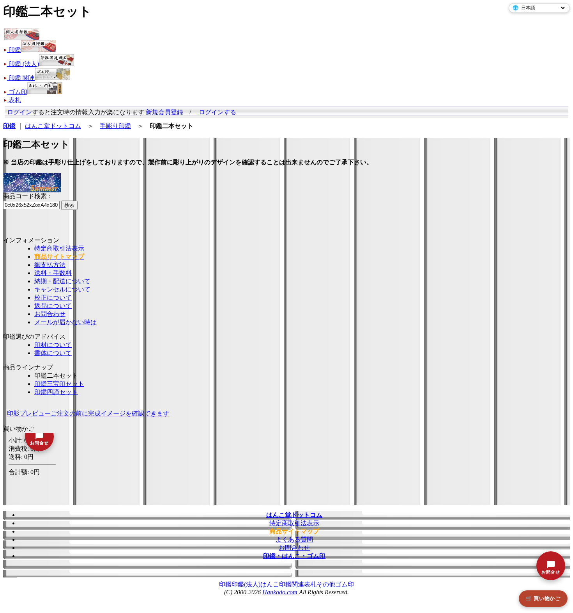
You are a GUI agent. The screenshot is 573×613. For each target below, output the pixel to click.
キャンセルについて (62, 289)
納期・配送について (62, 281)
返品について (53, 305)
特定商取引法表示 (59, 248)
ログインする (217, 112)
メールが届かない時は (65, 322)
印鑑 (225, 584)
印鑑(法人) (246, 584)
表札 (310, 584)
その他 (326, 584)
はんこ (269, 584)
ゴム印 (344, 584)
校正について (53, 297)
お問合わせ (49, 314)
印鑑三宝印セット (59, 383)
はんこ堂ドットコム (53, 126)
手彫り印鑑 (115, 126)
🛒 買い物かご (543, 598)
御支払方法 (49, 264)
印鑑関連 (291, 584)
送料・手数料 (53, 273)
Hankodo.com (279, 592)
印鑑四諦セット (56, 392)
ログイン (19, 112)
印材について (53, 344)
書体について (53, 353)
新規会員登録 (164, 112)
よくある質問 (294, 539)
